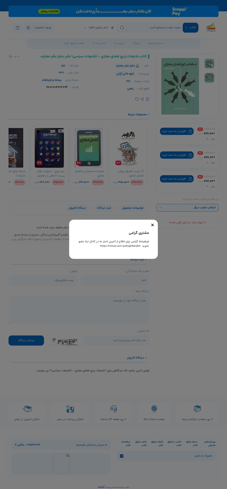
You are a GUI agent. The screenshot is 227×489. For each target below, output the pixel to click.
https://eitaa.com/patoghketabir (120, 246)
